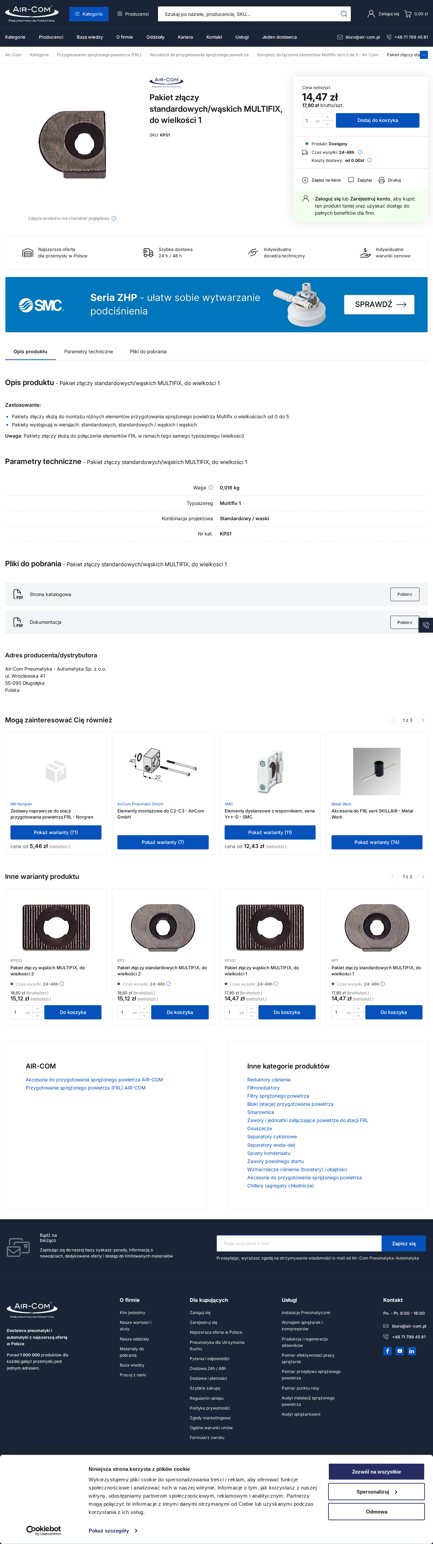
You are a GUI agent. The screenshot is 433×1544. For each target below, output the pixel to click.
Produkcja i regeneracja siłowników (305, 1342)
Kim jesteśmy (132, 1312)
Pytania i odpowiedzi (209, 1358)
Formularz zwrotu (207, 1437)
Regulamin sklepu (207, 1398)
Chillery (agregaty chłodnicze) (280, 1185)
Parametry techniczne (88, 351)
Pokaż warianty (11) (270, 832)
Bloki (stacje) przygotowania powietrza (290, 1104)
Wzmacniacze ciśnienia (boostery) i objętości (297, 1169)
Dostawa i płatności (208, 1378)
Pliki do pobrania (148, 351)
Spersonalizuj (373, 1492)
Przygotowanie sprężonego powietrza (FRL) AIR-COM (86, 1088)
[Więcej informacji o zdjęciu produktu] (114, 218)
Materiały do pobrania (132, 1352)
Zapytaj (364, 180)
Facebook (387, 1351)
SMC (229, 804)
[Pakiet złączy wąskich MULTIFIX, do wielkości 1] (270, 928)
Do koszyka (73, 1012)
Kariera (185, 37)
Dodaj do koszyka (378, 120)
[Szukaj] (344, 13)
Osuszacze (259, 1128)
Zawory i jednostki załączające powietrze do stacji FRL (307, 1120)
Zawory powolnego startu (275, 1161)
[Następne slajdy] (423, 720)
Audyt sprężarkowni (301, 1414)
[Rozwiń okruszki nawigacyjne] (424, 55)
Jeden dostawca (279, 37)
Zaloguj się (328, 199)
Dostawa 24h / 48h (208, 1368)
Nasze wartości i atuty (136, 1325)
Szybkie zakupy (205, 1388)
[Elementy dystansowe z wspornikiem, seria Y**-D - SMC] (270, 771)
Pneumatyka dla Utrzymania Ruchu (217, 1345)
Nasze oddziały (134, 1338)
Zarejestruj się (203, 1322)
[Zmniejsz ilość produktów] (327, 124)
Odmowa (376, 1511)
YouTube (400, 1351)
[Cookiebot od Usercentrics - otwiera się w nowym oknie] (43, 1531)
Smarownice (260, 1112)
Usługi (242, 37)
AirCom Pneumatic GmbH (140, 804)
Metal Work (341, 804)
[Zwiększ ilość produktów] (327, 116)
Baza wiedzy (90, 37)
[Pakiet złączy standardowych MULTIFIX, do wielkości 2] (163, 928)
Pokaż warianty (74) (377, 842)
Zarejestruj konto (370, 199)
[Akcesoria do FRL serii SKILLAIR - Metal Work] (377, 771)
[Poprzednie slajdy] (392, 720)
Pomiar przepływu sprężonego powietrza (311, 1374)
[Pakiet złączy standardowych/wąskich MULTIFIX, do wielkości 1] (72, 144)
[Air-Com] (166, 85)
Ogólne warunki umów (211, 1427)
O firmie (124, 37)
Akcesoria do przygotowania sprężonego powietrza (304, 1177)
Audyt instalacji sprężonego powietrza (308, 1401)
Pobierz (404, 594)
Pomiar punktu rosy (300, 1388)
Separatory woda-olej (271, 1145)
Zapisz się (404, 1243)
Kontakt (214, 37)
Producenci (137, 14)
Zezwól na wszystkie (376, 1472)
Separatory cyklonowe (272, 1136)
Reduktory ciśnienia (269, 1079)
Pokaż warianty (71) (56, 832)
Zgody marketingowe (210, 1417)
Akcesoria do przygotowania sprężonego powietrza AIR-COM (94, 1079)
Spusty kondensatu (268, 1153)
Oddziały (155, 37)
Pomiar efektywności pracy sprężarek (308, 1358)
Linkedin (412, 1351)
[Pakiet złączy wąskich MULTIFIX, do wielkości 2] (56, 928)
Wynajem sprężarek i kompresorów (302, 1325)
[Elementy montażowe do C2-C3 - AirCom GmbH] (163, 771)
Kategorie (93, 14)
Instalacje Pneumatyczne (306, 1312)
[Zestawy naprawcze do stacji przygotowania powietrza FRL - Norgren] (56, 771)
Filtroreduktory (263, 1088)
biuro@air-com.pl (363, 37)
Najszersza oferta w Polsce (216, 1332)
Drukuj (394, 180)
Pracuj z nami (133, 1374)
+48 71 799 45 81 (411, 37)
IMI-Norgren (21, 804)
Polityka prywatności (210, 1408)
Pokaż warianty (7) (163, 842)
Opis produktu (30, 351)
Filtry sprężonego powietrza (278, 1096)
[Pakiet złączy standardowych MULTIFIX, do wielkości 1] (377, 928)
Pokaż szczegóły (109, 1531)
